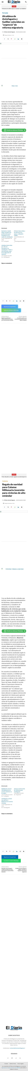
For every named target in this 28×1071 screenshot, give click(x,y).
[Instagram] (12, 1058)
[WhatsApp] (14, 38)
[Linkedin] (18, 38)
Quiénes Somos (13, 1063)
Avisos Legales (20, 1063)
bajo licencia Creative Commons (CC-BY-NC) (11, 1067)
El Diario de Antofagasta (9, 32)
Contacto (6, 1063)
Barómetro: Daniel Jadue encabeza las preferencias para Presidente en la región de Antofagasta (7, 233)
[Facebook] (4, 38)
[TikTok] (16, 1058)
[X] (7, 38)
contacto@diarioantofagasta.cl (17, 1048)
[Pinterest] (11, 38)
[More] (21, 38)
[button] (2, 2)
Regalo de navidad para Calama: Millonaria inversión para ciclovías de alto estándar (7, 319)
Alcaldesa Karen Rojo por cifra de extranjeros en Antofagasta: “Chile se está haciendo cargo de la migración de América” (6, 250)
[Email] (20, 301)
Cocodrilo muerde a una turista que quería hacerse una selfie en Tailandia (21, 319)
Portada (5, 13)
